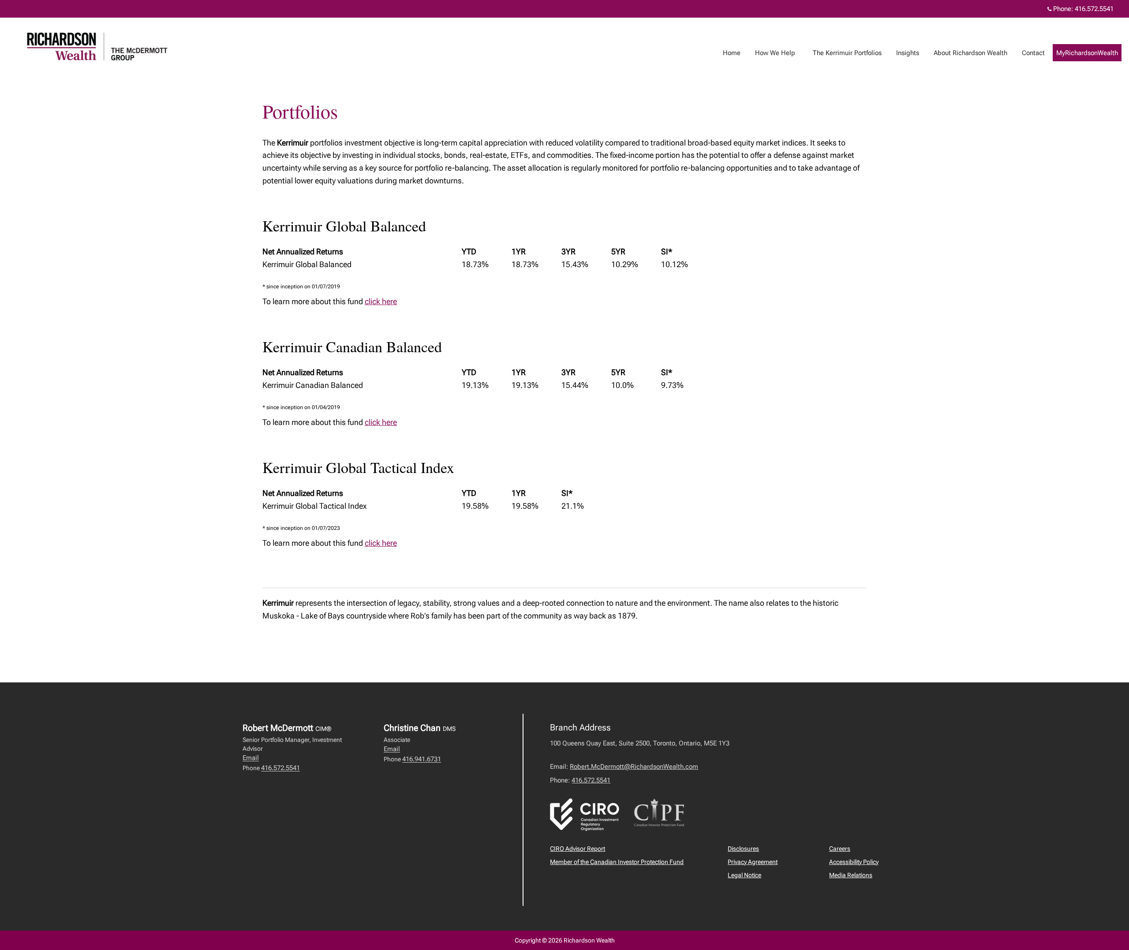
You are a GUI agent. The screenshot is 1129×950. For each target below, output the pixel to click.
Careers (839, 848)
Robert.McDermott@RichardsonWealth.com (634, 767)
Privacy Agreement (753, 861)
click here (381, 301)
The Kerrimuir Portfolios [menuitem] (844, 55)
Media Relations (850, 875)
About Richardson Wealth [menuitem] (967, 55)
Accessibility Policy (854, 861)
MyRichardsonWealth (1087, 53)
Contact (1033, 53)
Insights (907, 53)
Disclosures (743, 848)
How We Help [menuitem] (771, 55)
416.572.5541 (1094, 9)
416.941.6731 (421, 759)
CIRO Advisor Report (577, 848)
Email (251, 758)
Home (731, 53)
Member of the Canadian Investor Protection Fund (617, 861)
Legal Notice (744, 875)
